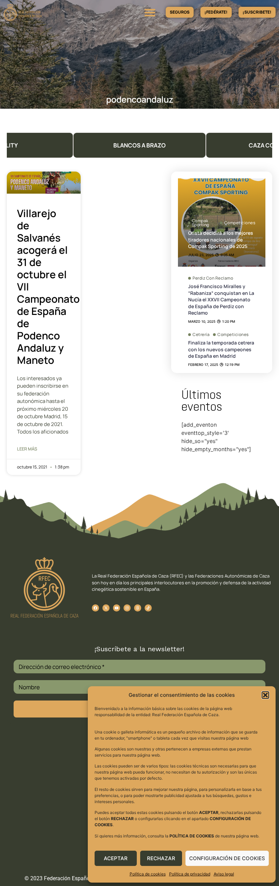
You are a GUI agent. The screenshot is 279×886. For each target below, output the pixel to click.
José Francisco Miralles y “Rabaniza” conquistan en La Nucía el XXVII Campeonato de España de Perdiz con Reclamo (221, 299)
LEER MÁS (27, 449)
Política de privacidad (189, 873)
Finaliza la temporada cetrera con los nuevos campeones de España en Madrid (221, 349)
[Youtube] (116, 608)
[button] (265, 695)
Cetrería (201, 335)
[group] (139, 145)
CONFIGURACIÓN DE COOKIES (227, 858)
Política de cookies (148, 873)
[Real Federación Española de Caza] (41, 12)
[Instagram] (127, 608)
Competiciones (240, 223)
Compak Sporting (200, 223)
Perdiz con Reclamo (213, 278)
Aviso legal (224, 873)
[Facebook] (95, 608)
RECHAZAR (161, 858)
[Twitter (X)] (106, 608)
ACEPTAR (116, 858)
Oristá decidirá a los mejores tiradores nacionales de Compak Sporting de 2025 (220, 239)
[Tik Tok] (137, 608)
